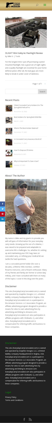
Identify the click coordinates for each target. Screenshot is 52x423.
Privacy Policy (10, 397)
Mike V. (10, 56)
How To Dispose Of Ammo (23, 150)
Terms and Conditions (14, 400)
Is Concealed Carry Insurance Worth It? (28, 139)
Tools (17, 56)
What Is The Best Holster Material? (26, 128)
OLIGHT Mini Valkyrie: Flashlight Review (24, 53)
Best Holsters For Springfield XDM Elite (27, 117)
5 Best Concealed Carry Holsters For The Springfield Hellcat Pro (28, 106)
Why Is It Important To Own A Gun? (26, 161)
